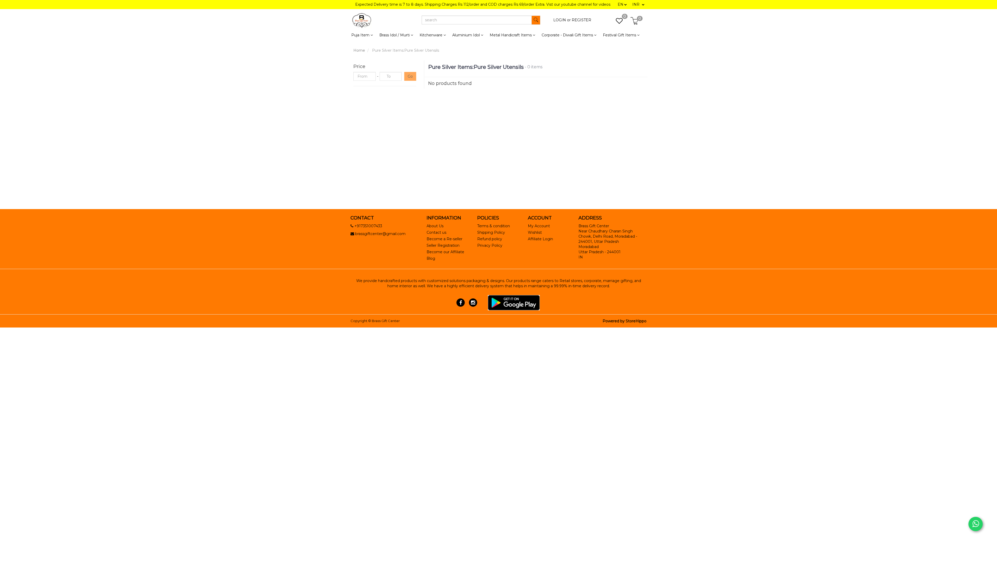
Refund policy (489, 239)
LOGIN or (562, 20)
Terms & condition (493, 226)
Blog (431, 258)
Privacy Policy (489, 245)
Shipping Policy (491, 232)
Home (359, 50)
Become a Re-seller (444, 239)
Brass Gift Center (386, 321)
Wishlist (535, 232)
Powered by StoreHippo (624, 321)
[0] (616, 22)
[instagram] (473, 302)
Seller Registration (443, 245)
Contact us (436, 232)
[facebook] (461, 302)
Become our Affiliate (445, 252)
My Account (539, 226)
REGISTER (581, 20)
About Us (435, 226)
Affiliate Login (540, 239)
